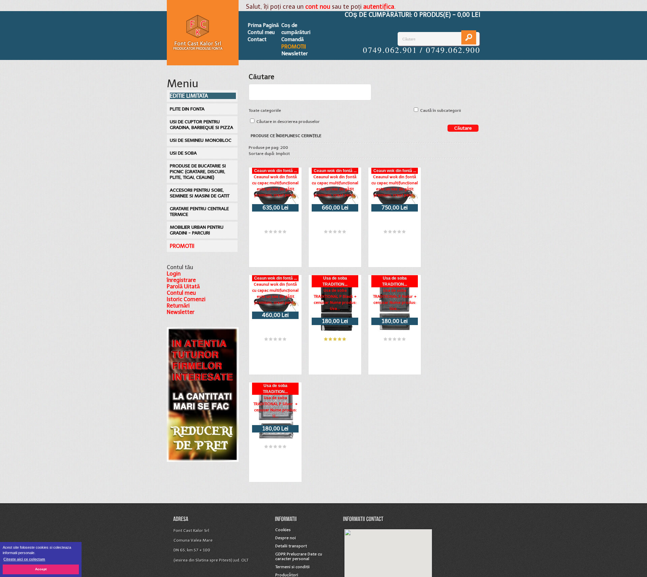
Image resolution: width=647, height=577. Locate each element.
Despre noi (285, 538)
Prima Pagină (263, 25)
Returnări (178, 305)
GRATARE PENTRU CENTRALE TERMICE (199, 211)
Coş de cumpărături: (412, 15)
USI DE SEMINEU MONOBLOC (201, 140)
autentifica (378, 6)
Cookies (283, 529)
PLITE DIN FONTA (187, 109)
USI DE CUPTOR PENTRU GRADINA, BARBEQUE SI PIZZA (201, 124)
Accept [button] (41, 569)
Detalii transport (291, 546)
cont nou (317, 6)
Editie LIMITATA (189, 96)
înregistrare (181, 280)
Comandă (292, 39)
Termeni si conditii (292, 567)
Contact (257, 39)
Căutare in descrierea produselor (288, 121)
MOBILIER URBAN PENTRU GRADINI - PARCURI (196, 230)
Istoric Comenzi (186, 299)
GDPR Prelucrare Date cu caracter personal (298, 556)
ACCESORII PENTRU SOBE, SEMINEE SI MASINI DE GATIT (199, 193)
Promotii (293, 46)
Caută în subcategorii (440, 110)
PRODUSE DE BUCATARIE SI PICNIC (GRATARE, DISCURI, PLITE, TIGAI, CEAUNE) (198, 171)
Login (174, 273)
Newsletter (294, 54)
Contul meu (261, 32)
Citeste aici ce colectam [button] (24, 559)
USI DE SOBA (183, 153)
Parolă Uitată (183, 286)
